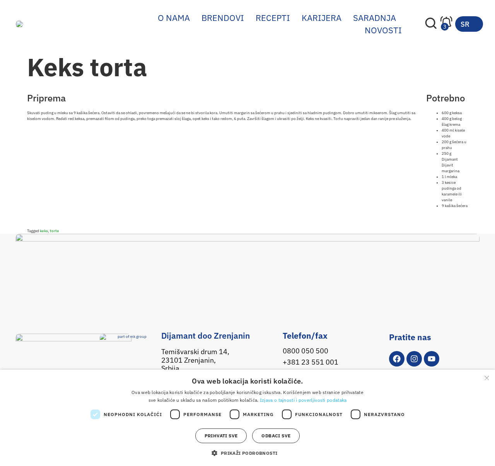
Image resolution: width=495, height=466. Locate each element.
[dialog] (247, 418)
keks (44, 230)
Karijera (321, 17)
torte (54, 230)
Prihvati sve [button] (221, 436)
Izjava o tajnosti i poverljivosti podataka (303, 400)
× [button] (486, 378)
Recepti (273, 17)
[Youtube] (431, 359)
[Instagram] (414, 359)
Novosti (383, 30)
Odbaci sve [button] (275, 436)
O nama (174, 17)
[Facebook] (397, 359)
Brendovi (222, 17)
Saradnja (374, 17)
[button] (247, 453)
